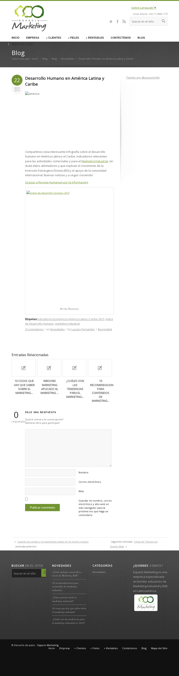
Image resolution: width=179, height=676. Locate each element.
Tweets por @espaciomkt (143, 77)
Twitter (110, 21)
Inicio (15, 37)
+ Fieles (73, 37)
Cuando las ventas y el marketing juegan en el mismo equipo (53, 541)
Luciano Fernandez (83, 329)
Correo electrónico (90, 481)
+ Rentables (95, 37)
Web (81, 491)
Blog (141, 37)
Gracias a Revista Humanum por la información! (56, 182)
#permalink (105, 329)
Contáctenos (121, 37)
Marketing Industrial (94, 161)
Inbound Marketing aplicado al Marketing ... (50, 387)
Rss (124, 21)
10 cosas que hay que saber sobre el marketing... (24, 387)
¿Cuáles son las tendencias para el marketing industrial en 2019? (68, 620)
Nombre (83, 472)
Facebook (117, 21)
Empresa (32, 37)
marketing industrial (67, 324)
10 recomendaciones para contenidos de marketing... (103, 391)
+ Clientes (53, 37)
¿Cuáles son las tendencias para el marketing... (75, 389)
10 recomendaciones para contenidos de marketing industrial (65, 586)
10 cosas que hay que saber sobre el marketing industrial (69, 610)
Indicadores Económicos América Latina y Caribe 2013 (70, 319)
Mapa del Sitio (22, 44)
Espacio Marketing (48, 645)
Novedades (67, 58)
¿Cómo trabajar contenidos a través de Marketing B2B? (67, 573)
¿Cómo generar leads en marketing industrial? (64, 599)
